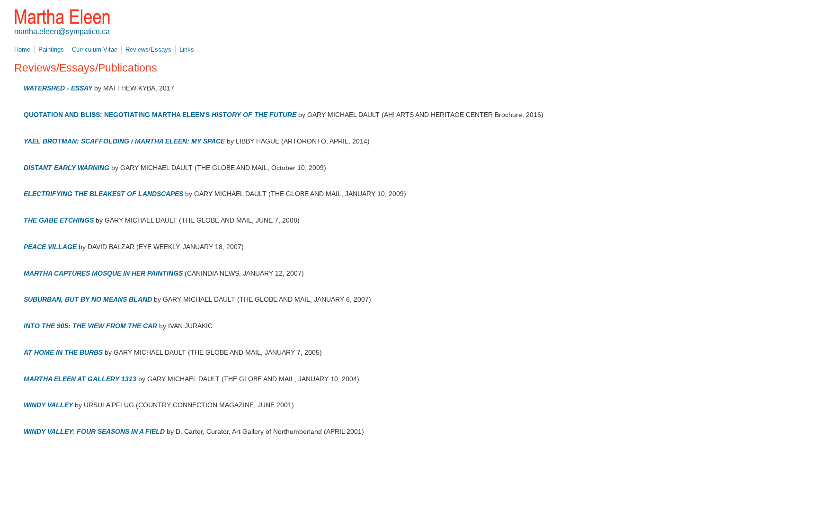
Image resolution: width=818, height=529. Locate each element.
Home (22, 49)
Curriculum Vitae (94, 49)
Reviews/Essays (148, 49)
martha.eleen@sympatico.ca (62, 31)
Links (186, 49)
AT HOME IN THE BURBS (63, 352)
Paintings (51, 49)
